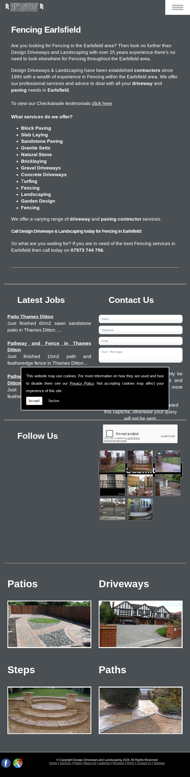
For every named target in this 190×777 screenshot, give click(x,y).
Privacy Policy (82, 383)
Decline (53, 401)
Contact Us (144, 763)
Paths (112, 669)
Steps (21, 669)
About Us (90, 763)
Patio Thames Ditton (30, 316)
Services (65, 763)
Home (53, 763)
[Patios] (49, 648)
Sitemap (159, 763)
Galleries (104, 763)
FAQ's (130, 763)
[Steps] (49, 734)
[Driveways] (141, 648)
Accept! (34, 401)
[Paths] (141, 734)
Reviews (118, 763)
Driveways (124, 583)
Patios (22, 583)
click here (102, 103)
